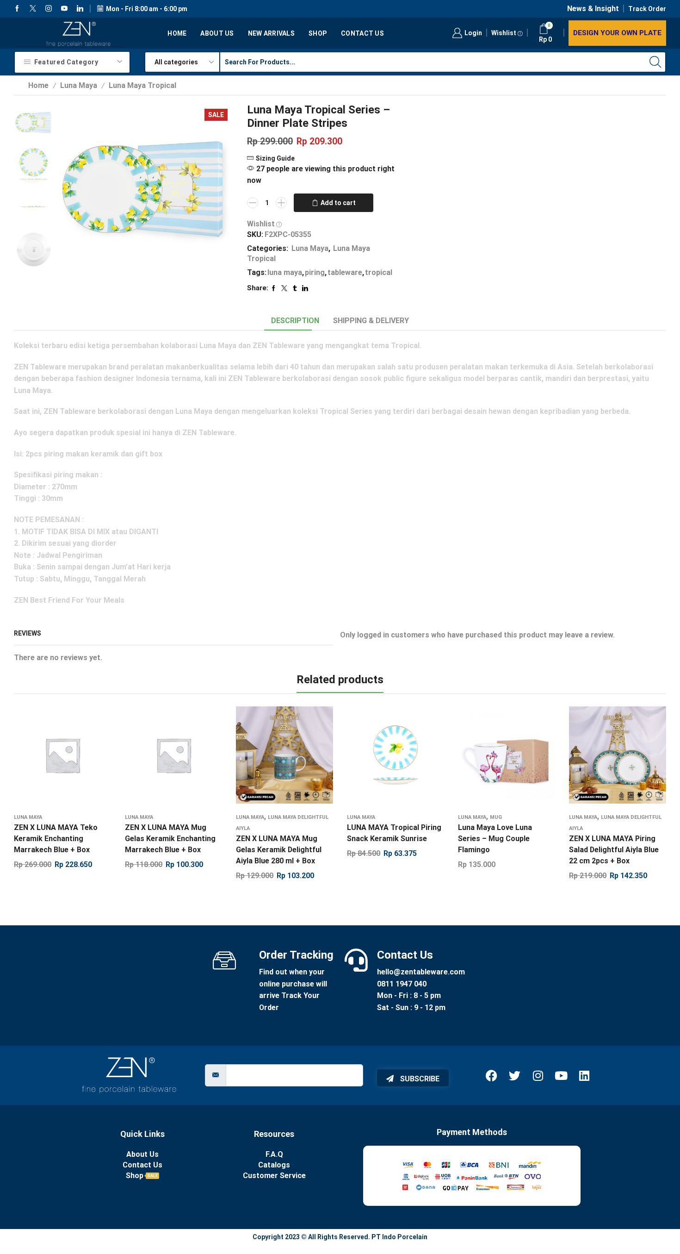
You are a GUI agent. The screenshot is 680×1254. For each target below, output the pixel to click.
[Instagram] (48, 8)
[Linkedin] (80, 8)
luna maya (284, 272)
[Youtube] (64, 8)
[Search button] (655, 62)
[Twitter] (33, 8)
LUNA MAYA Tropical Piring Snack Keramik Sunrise (394, 833)
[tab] (295, 321)
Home (176, 33)
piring (315, 272)
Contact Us (362, 33)
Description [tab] (295, 320)
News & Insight (593, 8)
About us (217, 33)
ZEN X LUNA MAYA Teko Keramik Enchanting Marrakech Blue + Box (56, 838)
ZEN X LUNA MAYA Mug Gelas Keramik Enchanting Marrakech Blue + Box (170, 838)
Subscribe (418, 1078)
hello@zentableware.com (421, 971)
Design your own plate (617, 33)
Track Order (647, 8)
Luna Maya (78, 85)
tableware (345, 272)
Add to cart (338, 202)
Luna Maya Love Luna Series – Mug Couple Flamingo (495, 838)
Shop (318, 33)
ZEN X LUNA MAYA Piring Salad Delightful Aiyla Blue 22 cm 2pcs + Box (614, 849)
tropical (378, 272)
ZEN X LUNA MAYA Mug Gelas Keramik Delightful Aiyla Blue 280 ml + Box (278, 849)
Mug (496, 817)
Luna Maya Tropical (142, 85)
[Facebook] (17, 8)
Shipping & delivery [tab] (371, 320)
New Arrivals (271, 33)
